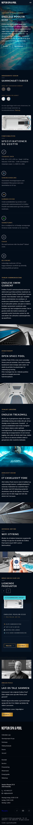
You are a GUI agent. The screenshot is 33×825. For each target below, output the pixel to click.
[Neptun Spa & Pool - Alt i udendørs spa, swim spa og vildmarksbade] (9, 2)
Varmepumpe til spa (8, 738)
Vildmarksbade (6, 746)
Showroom (5, 771)
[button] (8, 591)
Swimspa (4, 742)
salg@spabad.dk (8, 793)
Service (4, 763)
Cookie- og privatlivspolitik (9, 823)
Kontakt (4, 760)
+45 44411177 (8, 790)
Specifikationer (18, 46)
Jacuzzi (4, 753)
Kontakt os (6, 714)
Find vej (17, 110)
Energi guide (6, 774)
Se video (5, 46)
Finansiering (5, 767)
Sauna (4, 749)
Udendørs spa (6, 735)
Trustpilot (5, 811)
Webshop (5, 778)
